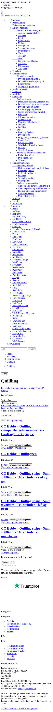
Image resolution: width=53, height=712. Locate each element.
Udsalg (15, 201)
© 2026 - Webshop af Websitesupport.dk (19, 708)
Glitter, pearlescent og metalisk (31, 112)
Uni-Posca (17, 303)
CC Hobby (17, 219)
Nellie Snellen (18, 267)
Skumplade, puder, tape (28, 86)
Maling (21, 43)
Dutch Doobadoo (20, 244)
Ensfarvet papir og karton (29, 109)
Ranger (15, 277)
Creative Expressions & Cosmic (26, 229)
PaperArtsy (17, 270)
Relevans (16, 405)
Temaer (10, 631)
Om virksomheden (15, 648)
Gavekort (16, 71)
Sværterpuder (24, 51)
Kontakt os (12, 653)
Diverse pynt (24, 135)
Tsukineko (17, 300)
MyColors (16, 265)
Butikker (11, 658)
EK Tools (16, 247)
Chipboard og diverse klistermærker (34, 186)
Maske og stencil (19, 89)
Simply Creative (19, 282)
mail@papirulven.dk (27, 688)
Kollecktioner (13, 629)
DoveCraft (17, 242)
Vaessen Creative (20, 305)
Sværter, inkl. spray (26, 48)
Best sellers (6, 405)
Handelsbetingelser (15, 646)
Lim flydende (24, 84)
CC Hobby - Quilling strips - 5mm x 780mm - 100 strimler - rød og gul (25, 477)
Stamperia (16, 326)
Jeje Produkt (17, 254)
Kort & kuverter (19, 73)
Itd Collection (18, 341)
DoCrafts (16, 239)
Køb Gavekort (13, 344)
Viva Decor (17, 308)
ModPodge (17, 262)
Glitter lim (22, 63)
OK (4, 374)
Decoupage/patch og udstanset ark (33, 102)
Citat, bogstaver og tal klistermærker (34, 188)
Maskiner (16, 91)
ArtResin (16, 211)
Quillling (22, 127)
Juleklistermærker (26, 193)
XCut (14, 318)
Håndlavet (22, 114)
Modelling (17, 94)
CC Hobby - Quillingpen (19, 454)
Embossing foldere (26, 155)
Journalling (17, 203)
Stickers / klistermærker (25, 183)
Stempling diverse (22, 165)
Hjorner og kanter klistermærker (32, 191)
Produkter (13, 20)
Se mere (4, 445)
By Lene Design (19, 216)
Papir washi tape (25, 142)
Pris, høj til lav (9, 403)
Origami (21, 124)
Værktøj (16, 198)
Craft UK (16, 226)
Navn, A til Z (26, 405)
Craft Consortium (20, 224)
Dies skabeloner (25, 158)
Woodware (17, 316)
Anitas (15, 209)
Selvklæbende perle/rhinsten (30, 145)
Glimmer (22, 35)
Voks (20, 53)
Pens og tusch (18, 23)
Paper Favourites (19, 323)
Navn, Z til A (39, 405)
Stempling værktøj (26, 178)
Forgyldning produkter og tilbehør (33, 137)
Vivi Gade (17, 310)
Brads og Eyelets (25, 132)
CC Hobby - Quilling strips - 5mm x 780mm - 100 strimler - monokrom (25, 532)
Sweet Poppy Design (21, 295)
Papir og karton (21, 99)
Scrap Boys (17, 333)
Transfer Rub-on (25, 150)
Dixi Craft (16, 237)
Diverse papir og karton (28, 107)
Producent (13, 206)
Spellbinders (17, 285)
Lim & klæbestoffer (23, 76)
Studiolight (17, 290)
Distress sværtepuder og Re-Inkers (33, 168)
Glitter (17, 58)
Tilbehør (22, 56)
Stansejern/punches (21, 163)
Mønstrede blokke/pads (28, 122)
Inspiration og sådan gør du (19, 624)
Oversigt (10, 656)
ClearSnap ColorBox (21, 221)
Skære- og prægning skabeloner (28, 152)
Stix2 (14, 287)
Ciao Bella (17, 338)
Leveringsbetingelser (16, 651)
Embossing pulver (26, 170)
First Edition (17, 249)
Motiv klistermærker (27, 196)
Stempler (22, 175)
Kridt (20, 38)
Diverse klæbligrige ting (29, 79)
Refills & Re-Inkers (26, 173)
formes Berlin (18, 336)
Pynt (16, 130)
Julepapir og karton (26, 117)
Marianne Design (20, 259)
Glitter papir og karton (28, 61)
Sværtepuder (23, 180)
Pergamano (17, 272)
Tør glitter (22, 68)
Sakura (15, 280)
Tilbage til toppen (10, 552)
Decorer (16, 234)
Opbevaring (17, 96)
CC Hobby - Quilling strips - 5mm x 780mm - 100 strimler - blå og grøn (25, 504)
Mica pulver (23, 45)
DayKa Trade (18, 231)
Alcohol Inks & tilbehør (28, 33)
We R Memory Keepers (23, 313)
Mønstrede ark (24, 119)
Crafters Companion (21, 328)
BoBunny (16, 214)
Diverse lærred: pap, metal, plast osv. (34, 104)
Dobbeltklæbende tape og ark (31, 81)
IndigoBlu (16, 252)
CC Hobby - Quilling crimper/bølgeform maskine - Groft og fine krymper (22, 430)
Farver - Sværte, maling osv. (27, 30)
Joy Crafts (16, 257)
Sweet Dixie (17, 293)
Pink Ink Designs (20, 275)
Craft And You (18, 321)
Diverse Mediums (20, 28)
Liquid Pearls (24, 40)
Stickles (21, 147)
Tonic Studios (18, 298)
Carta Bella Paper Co (21, 331)
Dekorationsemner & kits (23, 25)
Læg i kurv (20, 445)
